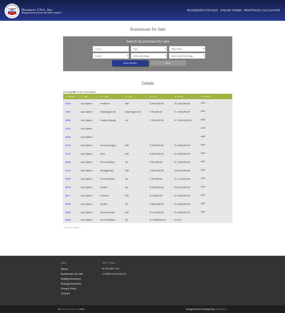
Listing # (71, 96)
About (64, 269)
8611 (68, 195)
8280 (68, 120)
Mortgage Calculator (262, 10)
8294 (68, 136)
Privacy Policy (68, 288)
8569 (68, 178)
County (106, 96)
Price (154, 96)
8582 (68, 212)
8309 (68, 162)
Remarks (207, 96)
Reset (168, 63)
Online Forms (231, 10)
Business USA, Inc (69, 309)
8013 (68, 187)
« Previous (68, 227)
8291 (68, 128)
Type (85, 96)
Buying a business (71, 283)
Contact (65, 293)
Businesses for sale (202, 10)
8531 (68, 111)
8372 (68, 145)
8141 (68, 170)
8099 (68, 203)
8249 (68, 103)
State (129, 96)
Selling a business (71, 278)
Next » (77, 227)
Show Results (130, 62)
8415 (68, 153)
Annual (180, 96)
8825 (68, 219)
